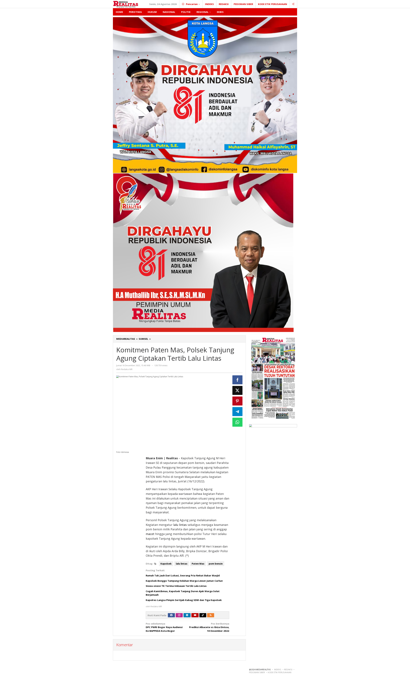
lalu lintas (180, 525)
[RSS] (210, 615)
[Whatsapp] (237, 422)
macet (150, 534)
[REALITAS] (125, 4)
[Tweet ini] (237, 390)
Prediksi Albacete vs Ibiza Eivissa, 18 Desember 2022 (209, 627)
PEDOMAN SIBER (257, 672)
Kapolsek (166, 563)
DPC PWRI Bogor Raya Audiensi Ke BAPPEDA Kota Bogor (164, 627)
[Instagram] (179, 615)
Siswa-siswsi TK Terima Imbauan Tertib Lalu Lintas (176, 585)
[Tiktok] (202, 615)
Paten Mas (198, 563)
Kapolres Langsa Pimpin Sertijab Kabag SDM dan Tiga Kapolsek (184, 600)
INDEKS (277, 669)
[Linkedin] (187, 615)
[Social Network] (293, 4)
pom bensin (216, 563)
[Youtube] (195, 615)
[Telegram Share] (237, 411)
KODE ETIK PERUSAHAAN (279, 672)
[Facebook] (171, 615)
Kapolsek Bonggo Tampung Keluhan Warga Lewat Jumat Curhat (184, 580)
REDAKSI (288, 669)
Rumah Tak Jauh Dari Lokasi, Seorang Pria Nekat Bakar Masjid (183, 575)
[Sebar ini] (237, 379)
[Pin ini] (237, 401)
